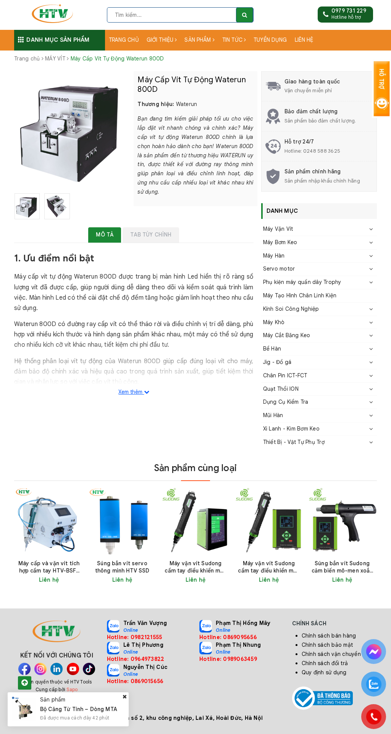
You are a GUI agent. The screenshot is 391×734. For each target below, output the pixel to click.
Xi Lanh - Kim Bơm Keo (291, 428)
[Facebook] (24, 669)
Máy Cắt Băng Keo (286, 335)
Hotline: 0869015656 (135, 681)
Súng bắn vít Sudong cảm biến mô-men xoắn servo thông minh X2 (342, 567)
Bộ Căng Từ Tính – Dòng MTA (78, 709)
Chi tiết (69, 579)
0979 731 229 (348, 10)
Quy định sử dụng (324, 672)
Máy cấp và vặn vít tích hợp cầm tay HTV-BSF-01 (48, 567)
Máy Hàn (274, 255)
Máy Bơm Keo (280, 242)
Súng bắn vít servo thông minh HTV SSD (122, 567)
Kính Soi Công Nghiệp (291, 308)
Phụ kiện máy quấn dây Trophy (302, 282)
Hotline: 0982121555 (134, 637)
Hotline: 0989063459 (228, 659)
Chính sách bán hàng (329, 635)
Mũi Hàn (273, 415)
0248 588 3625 (321, 151)
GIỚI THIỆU (161, 39)
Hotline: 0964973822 (136, 659)
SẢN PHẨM (198, 39)
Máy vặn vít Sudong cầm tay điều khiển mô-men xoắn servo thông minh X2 (268, 567)
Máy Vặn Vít (278, 228)
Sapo (72, 689)
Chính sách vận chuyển (331, 654)
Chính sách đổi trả (325, 663)
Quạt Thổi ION (281, 388)
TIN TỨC (233, 39)
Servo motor (279, 268)
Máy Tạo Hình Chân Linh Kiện (300, 295)
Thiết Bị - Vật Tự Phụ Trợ (294, 442)
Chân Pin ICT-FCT (285, 375)
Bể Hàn (272, 348)
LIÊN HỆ (304, 39)
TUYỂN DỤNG (270, 39)
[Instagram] (40, 669)
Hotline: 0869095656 (228, 637)
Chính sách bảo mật (327, 644)
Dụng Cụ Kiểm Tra (286, 401)
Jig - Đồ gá (277, 362)
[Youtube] (73, 669)
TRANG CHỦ (124, 39)
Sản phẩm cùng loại (195, 468)
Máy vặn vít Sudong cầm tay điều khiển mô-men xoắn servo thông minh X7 (195, 567)
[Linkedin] (56, 669)
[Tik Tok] (89, 669)
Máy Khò (274, 322)
